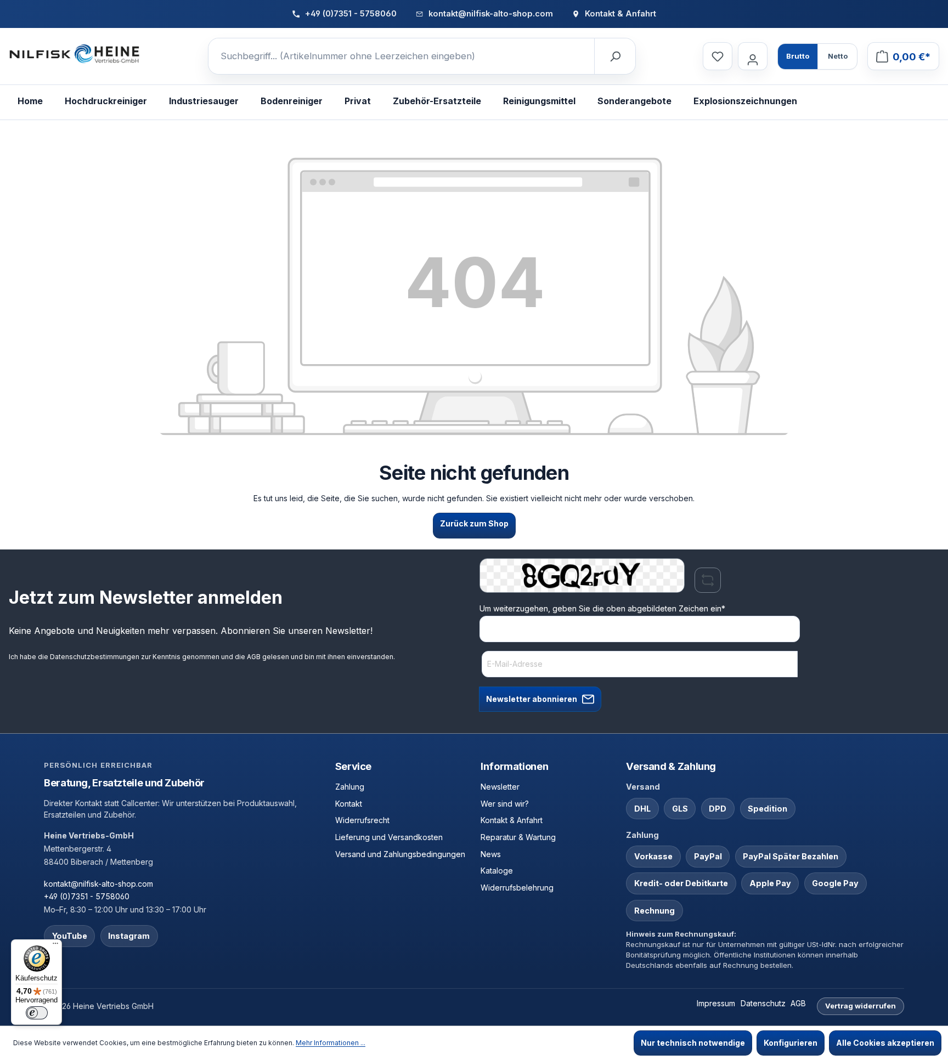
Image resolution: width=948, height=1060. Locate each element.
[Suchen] (614, 56)
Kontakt (348, 803)
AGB (254, 657)
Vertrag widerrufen (860, 1005)
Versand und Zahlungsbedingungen (400, 854)
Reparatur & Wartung (518, 837)
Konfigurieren (790, 1042)
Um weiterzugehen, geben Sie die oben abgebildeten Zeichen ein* (602, 608)
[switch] (37, 1012)
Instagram (129, 935)
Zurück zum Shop (474, 523)
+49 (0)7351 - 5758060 (86, 896)
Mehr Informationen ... (330, 1043)
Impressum (716, 1003)
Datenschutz (763, 1003)
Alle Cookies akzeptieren (885, 1042)
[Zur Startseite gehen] (74, 54)
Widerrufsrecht (362, 820)
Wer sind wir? (505, 803)
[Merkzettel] (717, 56)
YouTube (69, 935)
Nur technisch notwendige (693, 1042)
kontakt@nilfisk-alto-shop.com (98, 883)
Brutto (797, 56)
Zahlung (349, 786)
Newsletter (500, 786)
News (491, 854)
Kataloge (497, 870)
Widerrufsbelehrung (517, 887)
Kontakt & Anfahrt (512, 820)
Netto (838, 56)
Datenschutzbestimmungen (94, 657)
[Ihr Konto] (753, 56)
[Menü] (55, 946)
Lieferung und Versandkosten (389, 837)
